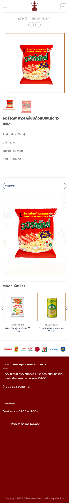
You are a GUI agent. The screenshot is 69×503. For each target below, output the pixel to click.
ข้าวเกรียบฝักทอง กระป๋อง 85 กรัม (51, 330)
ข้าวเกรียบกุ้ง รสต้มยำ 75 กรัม (17, 330)
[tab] (34, 186)
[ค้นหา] (63, 6)
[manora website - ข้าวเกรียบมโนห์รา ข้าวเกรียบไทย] (34, 6)
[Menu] (5, 6)
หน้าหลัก (23, 18)
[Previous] (8, 63)
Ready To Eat (41, 18)
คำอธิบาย (10, 185)
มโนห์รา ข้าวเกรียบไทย (24, 424)
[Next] (61, 63)
